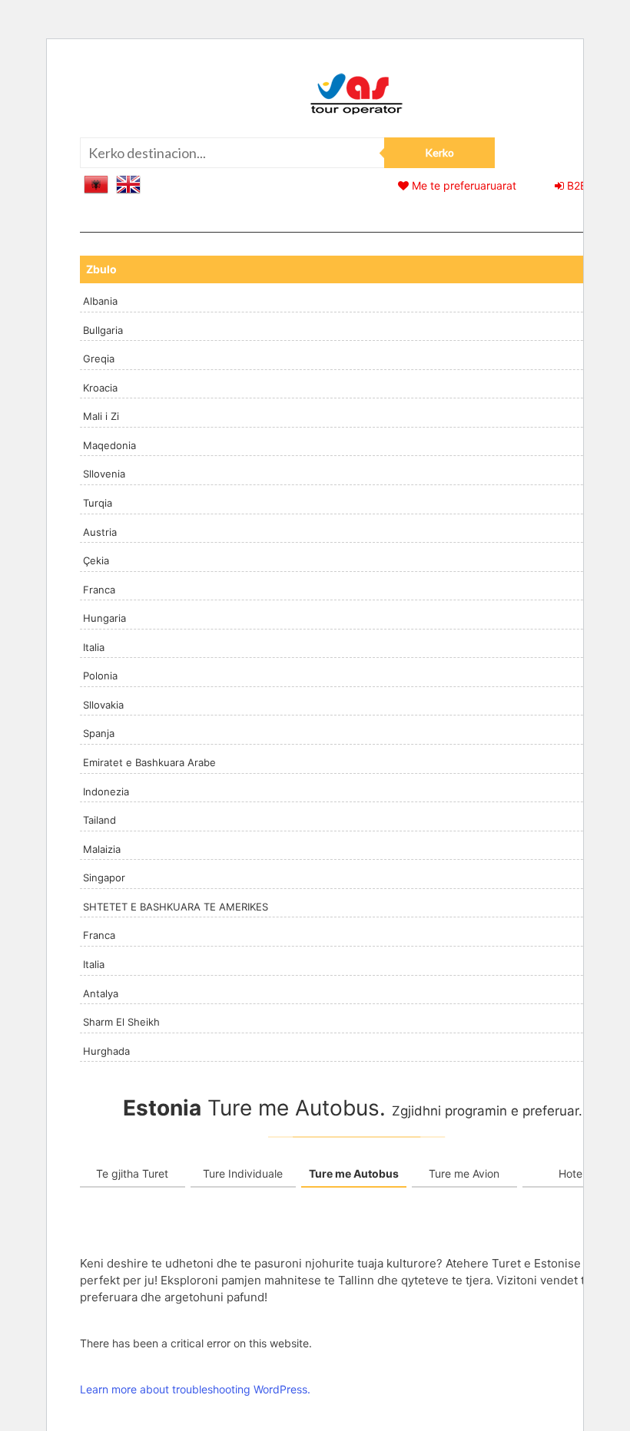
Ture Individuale (243, 1173)
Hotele (575, 1173)
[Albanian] (96, 183)
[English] (128, 183)
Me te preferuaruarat (462, 185)
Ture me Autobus (354, 1173)
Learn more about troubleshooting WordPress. (195, 1389)
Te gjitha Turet (132, 1173)
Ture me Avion (464, 1173)
